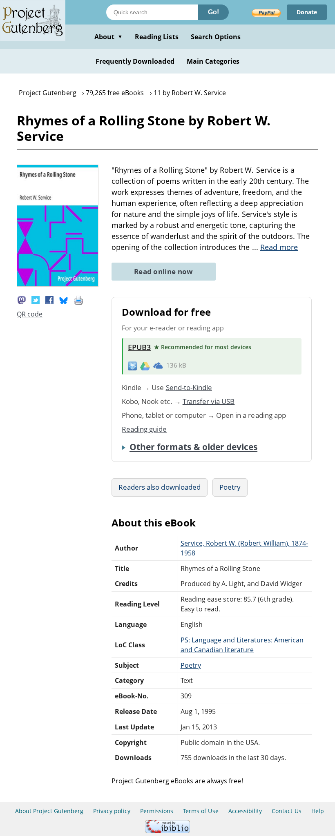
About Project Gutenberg (49, 811)
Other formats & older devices (193, 447)
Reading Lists (157, 36)
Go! (213, 12)
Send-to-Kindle (189, 387)
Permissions (156, 811)
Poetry (230, 487)
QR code (29, 314)
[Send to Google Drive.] (145, 365)
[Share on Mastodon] (22, 299)
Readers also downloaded (159, 487)
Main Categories (213, 61)
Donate (307, 12)
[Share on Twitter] (35, 299)
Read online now (163, 271)
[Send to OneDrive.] (158, 365)
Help (317, 811)
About (108, 36)
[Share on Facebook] (49, 299)
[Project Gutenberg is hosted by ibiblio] (167, 831)
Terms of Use (200, 811)
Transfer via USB (209, 401)
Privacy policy (111, 811)
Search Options (216, 36)
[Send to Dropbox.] (132, 365)
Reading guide (144, 429)
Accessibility (245, 811)
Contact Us (286, 811)
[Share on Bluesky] (63, 299)
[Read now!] (57, 284)
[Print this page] (78, 299)
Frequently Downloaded (135, 61)
